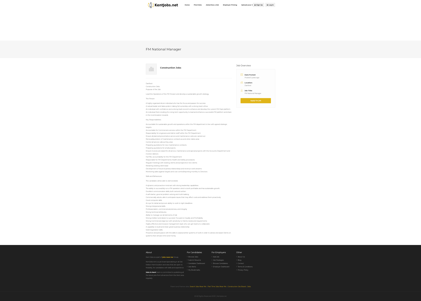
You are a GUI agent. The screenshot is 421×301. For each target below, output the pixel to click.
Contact (241, 263)
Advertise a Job (212, 5)
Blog (239, 260)
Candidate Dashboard (196, 263)
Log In (271, 5)
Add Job (216, 257)
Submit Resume (194, 260)
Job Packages (218, 260)
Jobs (249, 287)
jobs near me (167, 257)
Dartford (248, 85)
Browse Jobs (193, 257)
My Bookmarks (194, 270)
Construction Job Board (237, 287)
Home (187, 5)
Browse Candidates (220, 263)
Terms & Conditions (245, 267)
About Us (241, 257)
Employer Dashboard (221, 267)
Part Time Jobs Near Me (217, 287)
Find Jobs (198, 5)
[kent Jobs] (162, 5)
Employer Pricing (230, 5)
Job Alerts (192, 267)
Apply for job (255, 101)
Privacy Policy (243, 270)
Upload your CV (247, 5)
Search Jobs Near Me (198, 287)
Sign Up (259, 5)
